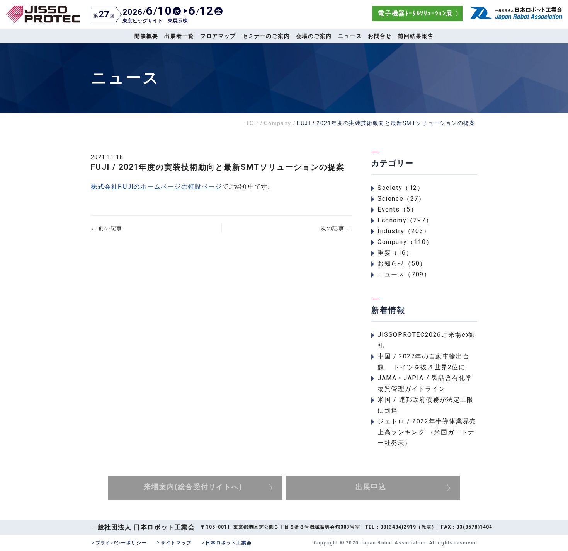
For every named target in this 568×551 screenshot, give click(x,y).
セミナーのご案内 (266, 36)
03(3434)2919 (398, 527)
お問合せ (380, 36)
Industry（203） (404, 231)
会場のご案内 (314, 36)
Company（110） (405, 242)
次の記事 (336, 228)
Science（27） (401, 198)
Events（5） (397, 209)
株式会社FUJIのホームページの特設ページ (156, 186)
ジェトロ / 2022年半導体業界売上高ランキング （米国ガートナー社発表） (427, 432)
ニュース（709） (404, 274)
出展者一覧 (179, 36)
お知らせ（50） (402, 263)
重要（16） (395, 252)
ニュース (350, 36)
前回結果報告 (416, 36)
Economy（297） (405, 220)
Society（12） (401, 187)
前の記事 (106, 228)
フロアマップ (218, 36)
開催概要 (146, 36)
